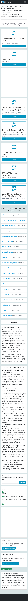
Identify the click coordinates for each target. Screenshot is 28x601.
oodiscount (6, 2)
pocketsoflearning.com (14, 268)
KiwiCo (9, 231)
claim (15, 584)
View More (14, 322)
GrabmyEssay (11, 294)
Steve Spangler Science (14, 225)
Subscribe (22, 482)
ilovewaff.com (11, 257)
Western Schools (12, 300)
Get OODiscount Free (9, 548)
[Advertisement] (14, 82)
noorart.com (11, 310)
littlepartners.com (13, 284)
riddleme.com (11, 305)
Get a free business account (10, 564)
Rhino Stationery (12, 241)
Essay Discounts (12, 252)
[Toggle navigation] (25, 2)
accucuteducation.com (14, 236)
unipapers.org (11, 289)
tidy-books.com (12, 278)
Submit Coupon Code (7, 569)
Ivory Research (12, 316)
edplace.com (11, 215)
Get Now (14, 46)
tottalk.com (10, 247)
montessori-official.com (15, 273)
